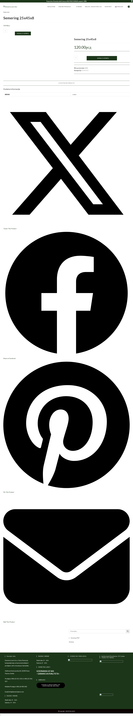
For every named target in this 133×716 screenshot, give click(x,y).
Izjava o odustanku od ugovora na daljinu (50, 685)
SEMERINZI (85, 70)
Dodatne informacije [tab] (66, 83)
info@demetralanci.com (16, 692)
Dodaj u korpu (23, 33)
